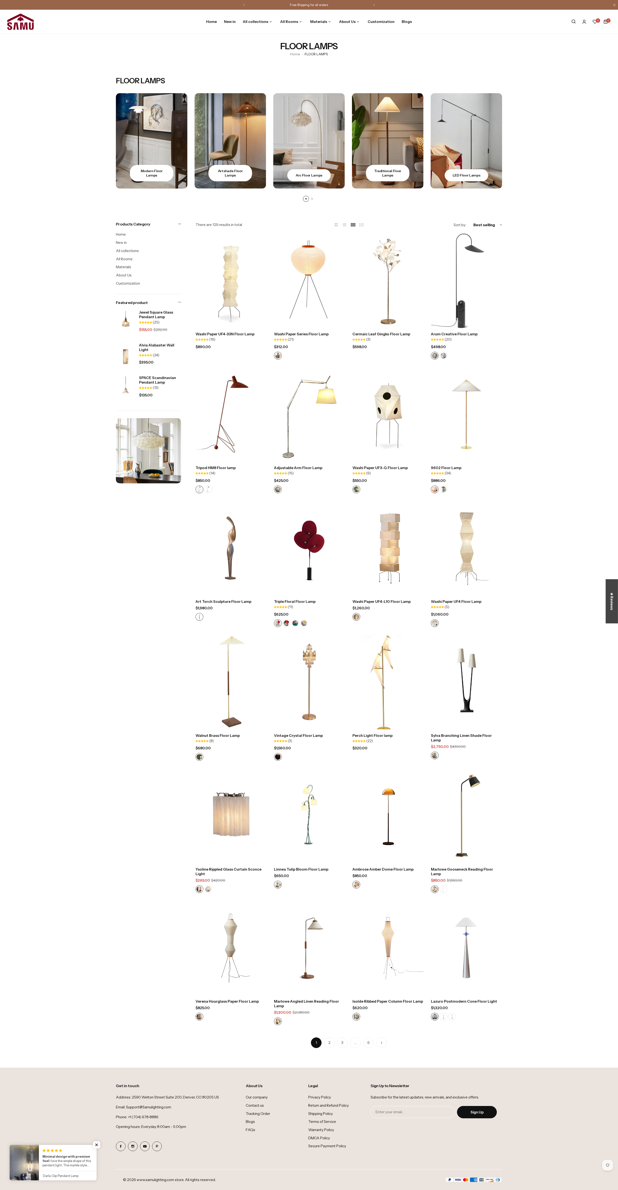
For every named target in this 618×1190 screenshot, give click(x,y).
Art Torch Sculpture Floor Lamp (223, 601)
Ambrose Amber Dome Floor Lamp (383, 869)
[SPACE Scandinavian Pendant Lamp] (125, 389)
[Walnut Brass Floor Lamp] (231, 681)
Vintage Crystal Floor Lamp (298, 735)
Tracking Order (258, 1113)
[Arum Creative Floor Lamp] (466, 280)
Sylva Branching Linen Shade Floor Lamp (461, 737)
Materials (123, 267)
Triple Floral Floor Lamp (295, 601)
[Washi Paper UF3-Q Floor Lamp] (388, 414)
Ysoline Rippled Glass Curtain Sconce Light (228, 871)
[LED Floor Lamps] (387, 141)
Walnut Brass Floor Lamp (218, 735)
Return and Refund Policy (328, 1105)
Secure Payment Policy (327, 1146)
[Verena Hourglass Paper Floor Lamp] (231, 948)
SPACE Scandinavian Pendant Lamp (157, 380)
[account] (584, 21)
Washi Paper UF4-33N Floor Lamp (225, 334)
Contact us (255, 1105)
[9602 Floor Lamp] (466, 414)
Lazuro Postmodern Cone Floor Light (464, 1001)
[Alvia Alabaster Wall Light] (125, 357)
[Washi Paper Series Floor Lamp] (309, 280)
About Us (124, 275)
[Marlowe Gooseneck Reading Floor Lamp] (466, 815)
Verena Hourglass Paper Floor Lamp (227, 1001)
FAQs (250, 1129)
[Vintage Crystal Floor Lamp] (309, 681)
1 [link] (316, 1042)
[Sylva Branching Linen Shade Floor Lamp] (466, 681)
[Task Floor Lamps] (466, 141)
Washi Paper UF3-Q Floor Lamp (380, 467)
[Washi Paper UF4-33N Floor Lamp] (231, 280)
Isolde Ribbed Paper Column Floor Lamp (387, 1001)
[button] (243, 4)
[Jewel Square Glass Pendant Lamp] (125, 324)
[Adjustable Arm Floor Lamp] (309, 414)
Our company (257, 1097)
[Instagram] (133, 1146)
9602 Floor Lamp (446, 467)
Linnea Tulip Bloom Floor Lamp (301, 869)
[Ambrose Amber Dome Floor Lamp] (388, 815)
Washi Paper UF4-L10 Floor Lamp (381, 601)
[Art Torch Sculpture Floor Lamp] (231, 548)
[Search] (573, 21)
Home (295, 54)
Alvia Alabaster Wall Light (156, 347)
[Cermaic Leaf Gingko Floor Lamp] (388, 280)
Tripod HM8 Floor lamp (216, 467)
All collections (127, 250)
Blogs (250, 1121)
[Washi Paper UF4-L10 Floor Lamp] (388, 548)
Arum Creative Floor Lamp (454, 334)
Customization (128, 283)
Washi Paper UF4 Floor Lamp (456, 601)
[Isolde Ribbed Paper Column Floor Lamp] (388, 948)
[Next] (381, 1042)
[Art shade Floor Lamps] (151, 141)
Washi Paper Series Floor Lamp (301, 334)
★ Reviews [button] (612, 601)
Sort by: (460, 225)
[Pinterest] (157, 1146)
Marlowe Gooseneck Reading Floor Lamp (462, 871)
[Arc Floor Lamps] (230, 141)
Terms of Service (322, 1121)
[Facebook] (121, 1146)
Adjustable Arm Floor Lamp (298, 467)
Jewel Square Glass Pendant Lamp (156, 314)
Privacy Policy (319, 1097)
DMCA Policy (319, 1138)
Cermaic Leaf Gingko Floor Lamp (381, 334)
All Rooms (124, 259)
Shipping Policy (320, 1113)
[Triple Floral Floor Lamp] (309, 548)
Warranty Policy (321, 1129)
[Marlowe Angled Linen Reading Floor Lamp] (309, 948)
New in (121, 242)
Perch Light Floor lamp (372, 735)
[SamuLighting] (20, 22)
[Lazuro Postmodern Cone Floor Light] (466, 948)
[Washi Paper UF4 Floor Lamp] (466, 548)
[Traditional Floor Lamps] (309, 141)
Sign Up (477, 1112)
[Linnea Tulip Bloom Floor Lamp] (309, 815)
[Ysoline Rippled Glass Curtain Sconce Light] (231, 815)
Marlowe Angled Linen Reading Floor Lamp (306, 1003)
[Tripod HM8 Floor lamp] (231, 414)
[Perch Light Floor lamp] (388, 681)
